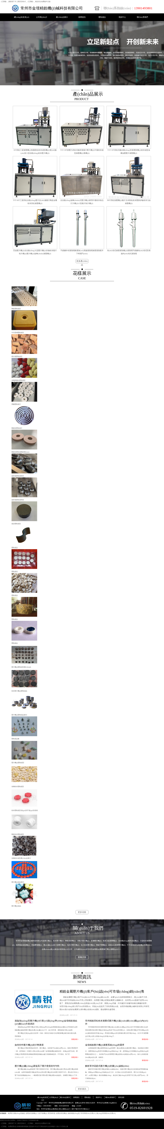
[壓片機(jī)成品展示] (24, 879)
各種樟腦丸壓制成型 (18, 380)
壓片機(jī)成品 (16, 906)
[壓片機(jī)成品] (24, 903)
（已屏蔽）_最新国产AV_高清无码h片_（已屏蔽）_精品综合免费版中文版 (25, 1)
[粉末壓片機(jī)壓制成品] (24, 688)
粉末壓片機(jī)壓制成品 (19, 691)
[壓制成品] (24, 544)
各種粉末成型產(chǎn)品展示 (21, 858)
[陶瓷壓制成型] (24, 305)
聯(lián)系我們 (142, 17)
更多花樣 (82, 912)
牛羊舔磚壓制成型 (18, 332)
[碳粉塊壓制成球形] (24, 497)
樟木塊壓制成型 (17, 356)
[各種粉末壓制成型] (24, 783)
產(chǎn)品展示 (62, 17)
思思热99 (31, 1126)
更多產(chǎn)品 (82, 261)
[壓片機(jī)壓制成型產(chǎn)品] (24, 664)
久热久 (57, 1126)
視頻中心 (122, 17)
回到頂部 (121, 1097)
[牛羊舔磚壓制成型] (24, 329)
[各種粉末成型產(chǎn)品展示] (24, 855)
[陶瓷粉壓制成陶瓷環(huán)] (24, 449)
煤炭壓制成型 (16, 524)
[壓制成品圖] (24, 736)
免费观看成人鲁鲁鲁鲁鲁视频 (18, 1126)
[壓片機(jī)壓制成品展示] (24, 712)
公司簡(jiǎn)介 (41, 17)
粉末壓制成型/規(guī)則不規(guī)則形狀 (25, 810)
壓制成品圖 (15, 739)
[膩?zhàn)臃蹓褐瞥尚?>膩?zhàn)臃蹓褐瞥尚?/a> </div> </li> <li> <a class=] (24, 521)
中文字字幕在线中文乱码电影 (45, 1126)
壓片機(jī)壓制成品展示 (19, 715)
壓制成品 (102, 17)
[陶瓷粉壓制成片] (24, 425)
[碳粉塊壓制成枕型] (24, 473)
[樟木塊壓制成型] (24, 353)
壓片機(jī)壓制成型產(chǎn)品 (21, 667)
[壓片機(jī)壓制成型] (24, 759)
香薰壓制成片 (16, 404)
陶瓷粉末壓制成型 (18, 834)
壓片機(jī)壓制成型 (18, 763)
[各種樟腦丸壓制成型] (24, 377)
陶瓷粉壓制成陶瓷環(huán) (20, 452)
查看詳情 (82, 957)
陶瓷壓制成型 (16, 309)
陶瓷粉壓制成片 (17, 428)
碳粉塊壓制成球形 (18, 500)
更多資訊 (82, 1089)
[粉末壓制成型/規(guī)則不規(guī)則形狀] (24, 807)
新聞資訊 (82, 17)
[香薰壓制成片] (24, 401)
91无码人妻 (64, 1126)
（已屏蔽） (4, 1126)
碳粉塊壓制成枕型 (18, 476)
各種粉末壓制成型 (18, 786)
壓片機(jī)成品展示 (18, 882)
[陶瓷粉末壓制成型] (24, 831)
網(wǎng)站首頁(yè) (21, 17)
